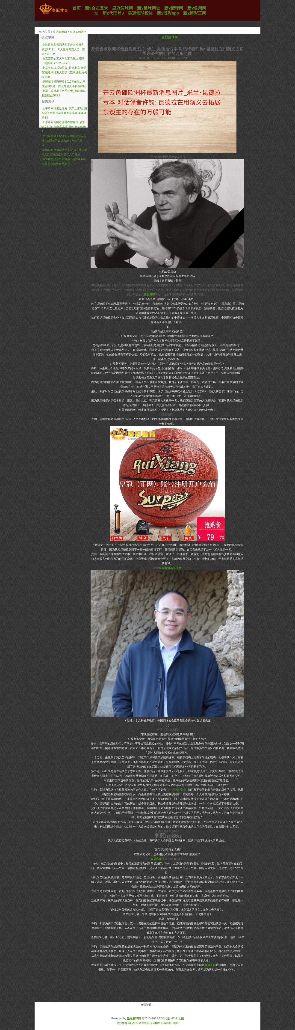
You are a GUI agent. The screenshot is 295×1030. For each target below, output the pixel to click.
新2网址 (174, 1023)
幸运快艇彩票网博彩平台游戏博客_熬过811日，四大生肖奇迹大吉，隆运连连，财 (63, 49)
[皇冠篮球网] (53, 14)
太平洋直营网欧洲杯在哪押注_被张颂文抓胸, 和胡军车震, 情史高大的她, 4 (63, 127)
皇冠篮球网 (60, 31)
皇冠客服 (163, 1023)
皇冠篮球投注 (179, 789)
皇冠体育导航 (124, 1023)
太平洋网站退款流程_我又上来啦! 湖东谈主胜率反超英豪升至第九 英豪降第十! (64, 113)
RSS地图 (164, 1018)
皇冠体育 (138, 1023)
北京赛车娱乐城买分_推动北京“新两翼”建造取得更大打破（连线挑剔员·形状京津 (64, 72)
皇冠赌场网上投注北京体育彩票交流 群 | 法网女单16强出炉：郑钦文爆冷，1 (64, 140)
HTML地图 (177, 1018)
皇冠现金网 (151, 1023)
